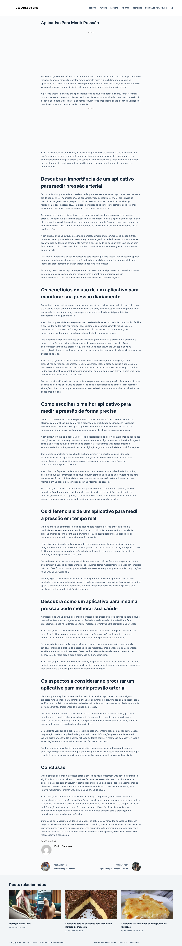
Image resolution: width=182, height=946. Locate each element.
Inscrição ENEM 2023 (20, 923)
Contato (125, 8)
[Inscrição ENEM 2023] (35, 904)
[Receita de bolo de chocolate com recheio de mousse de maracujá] (91, 904)
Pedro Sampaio (63, 846)
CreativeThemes (57, 942)
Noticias (92, 8)
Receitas (114, 8)
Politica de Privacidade (156, 8)
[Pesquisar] (172, 8)
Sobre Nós (137, 8)
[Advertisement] (91, 53)
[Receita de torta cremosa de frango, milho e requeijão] (147, 904)
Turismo (103, 8)
